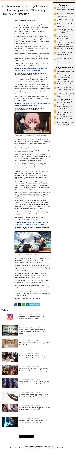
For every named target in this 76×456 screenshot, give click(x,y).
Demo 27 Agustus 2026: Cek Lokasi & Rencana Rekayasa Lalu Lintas (65, 9)
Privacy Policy (50, 446)
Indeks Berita (26, 436)
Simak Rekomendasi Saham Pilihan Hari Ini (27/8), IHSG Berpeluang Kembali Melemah (64, 36)
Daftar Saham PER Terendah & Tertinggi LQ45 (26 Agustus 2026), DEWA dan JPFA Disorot (65, 42)
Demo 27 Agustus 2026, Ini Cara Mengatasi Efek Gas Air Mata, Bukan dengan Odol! (65, 83)
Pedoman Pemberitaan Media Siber (37, 446)
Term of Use (25, 446)
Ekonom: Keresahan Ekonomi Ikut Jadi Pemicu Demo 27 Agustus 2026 (65, 60)
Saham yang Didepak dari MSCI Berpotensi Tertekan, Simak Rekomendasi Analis (65, 54)
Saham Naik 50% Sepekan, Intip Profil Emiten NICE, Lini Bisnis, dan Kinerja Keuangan (65, 71)
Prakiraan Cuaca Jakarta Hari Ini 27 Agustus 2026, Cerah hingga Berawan (65, 95)
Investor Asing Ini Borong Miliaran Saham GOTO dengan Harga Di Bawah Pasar (65, 48)
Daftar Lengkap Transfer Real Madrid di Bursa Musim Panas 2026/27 (64, 118)
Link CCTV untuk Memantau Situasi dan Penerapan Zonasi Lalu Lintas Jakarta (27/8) (65, 77)
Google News (37, 298)
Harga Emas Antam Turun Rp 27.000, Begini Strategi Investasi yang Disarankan (65, 30)
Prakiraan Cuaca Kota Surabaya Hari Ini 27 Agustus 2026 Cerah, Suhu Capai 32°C (65, 112)
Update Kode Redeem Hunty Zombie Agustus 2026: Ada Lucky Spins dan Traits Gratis (34, 331)
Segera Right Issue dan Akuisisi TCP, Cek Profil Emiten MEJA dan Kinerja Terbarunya (65, 89)
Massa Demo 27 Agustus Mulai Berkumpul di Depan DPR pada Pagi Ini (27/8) (65, 25)
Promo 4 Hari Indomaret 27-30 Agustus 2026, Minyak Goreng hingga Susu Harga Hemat (64, 100)
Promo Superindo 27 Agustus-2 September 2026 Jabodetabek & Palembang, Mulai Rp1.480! (65, 106)
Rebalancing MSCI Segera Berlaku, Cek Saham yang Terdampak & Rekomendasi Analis (65, 15)
